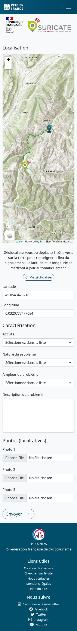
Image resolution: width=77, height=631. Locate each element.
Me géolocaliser (41, 277)
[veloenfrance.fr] (13, 7)
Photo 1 (9, 449)
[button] (49, 128)
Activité (8, 334)
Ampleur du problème (20, 374)
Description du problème (23, 394)
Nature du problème (19, 354)
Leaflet (19, 241)
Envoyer (14, 514)
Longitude (11, 305)
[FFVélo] (38, 534)
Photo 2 (9, 469)
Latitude (9, 286)
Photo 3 (9, 489)
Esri (42, 241)
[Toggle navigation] (68, 7)
